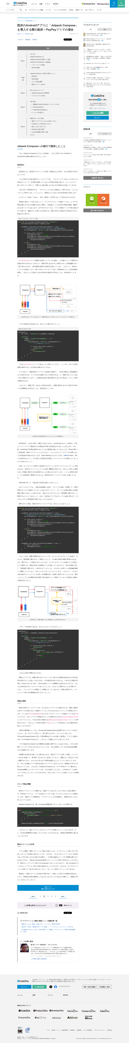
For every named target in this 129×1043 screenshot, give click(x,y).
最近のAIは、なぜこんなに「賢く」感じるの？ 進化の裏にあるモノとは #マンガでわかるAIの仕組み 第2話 (98, 84)
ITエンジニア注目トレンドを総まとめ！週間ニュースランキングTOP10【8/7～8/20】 (97, 172)
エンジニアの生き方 (60, 10)
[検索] (20, 9)
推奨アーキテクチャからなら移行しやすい (44, 121)
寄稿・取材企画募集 (89, 987)
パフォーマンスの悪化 (38, 65)
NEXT (62, 896)
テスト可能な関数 (37, 82)
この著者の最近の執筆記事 (39, 959)
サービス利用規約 (87, 1030)
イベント (47, 4)
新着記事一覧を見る (98, 178)
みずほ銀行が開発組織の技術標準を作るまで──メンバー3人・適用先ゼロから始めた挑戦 (97, 140)
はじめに (33, 54)
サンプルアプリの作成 (38, 96)
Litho (65, 455)
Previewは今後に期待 (38, 129)
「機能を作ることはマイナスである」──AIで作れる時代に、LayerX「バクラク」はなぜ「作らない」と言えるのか (99, 51)
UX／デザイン (89, 10)
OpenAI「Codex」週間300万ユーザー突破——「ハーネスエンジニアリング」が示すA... (48, 927)
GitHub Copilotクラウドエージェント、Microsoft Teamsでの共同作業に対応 (98, 39)
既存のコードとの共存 (38, 84)
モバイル (20, 39)
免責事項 (72, 1030)
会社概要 (79, 1030)
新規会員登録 (98, 113)
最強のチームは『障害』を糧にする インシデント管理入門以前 (41, 924)
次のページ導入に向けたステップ (48, 888)
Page (23, 61)
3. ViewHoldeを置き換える (39, 110)
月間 (105, 29)
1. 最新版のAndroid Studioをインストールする (45, 104)
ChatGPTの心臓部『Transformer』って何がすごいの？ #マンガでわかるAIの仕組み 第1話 (98, 78)
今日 (90, 29)
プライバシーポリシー (99, 1030)
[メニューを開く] (8, 4)
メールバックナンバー (98, 108)
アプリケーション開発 (36, 10)
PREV (33, 896)
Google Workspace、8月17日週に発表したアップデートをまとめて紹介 (98, 34)
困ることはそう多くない (39, 126)
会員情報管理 (64, 1030)
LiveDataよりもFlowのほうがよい (42, 124)
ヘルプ (48, 1030)
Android (35, 39)
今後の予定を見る (98, 210)
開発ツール (79, 10)
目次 (48, 48)
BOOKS (55, 4)
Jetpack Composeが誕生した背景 (40, 59)
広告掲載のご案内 (104, 987)
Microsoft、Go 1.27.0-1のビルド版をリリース (98, 63)
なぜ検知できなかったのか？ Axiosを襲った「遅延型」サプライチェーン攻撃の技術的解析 (48, 929)
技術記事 (27, 39)
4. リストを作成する (38, 112)
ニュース (34, 4)
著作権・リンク (56, 1030)
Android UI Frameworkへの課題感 (40, 62)
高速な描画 (35, 79)
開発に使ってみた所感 (37, 118)
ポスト (68, 39)
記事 (41, 4)
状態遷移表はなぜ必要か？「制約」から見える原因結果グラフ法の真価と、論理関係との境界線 (98, 57)
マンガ (99, 10)
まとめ (32, 135)
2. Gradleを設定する (38, 107)
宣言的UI (34, 76)
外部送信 (109, 1030)
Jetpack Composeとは (37, 57)
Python (71, 10)
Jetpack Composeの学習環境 (40, 93)
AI (26, 10)
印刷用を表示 (24, 913)
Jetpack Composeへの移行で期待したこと (43, 73)
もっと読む (23, 931)
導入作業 (33, 101)
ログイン (98, 118)
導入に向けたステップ (37, 90)
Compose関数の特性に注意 (40, 132)
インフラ (48, 10)
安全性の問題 (36, 67)
